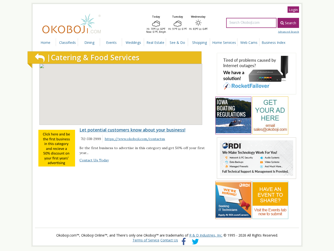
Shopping (182, 42)
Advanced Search (288, 31)
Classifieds (64, 42)
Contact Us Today (94, 160)
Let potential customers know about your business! (132, 130)
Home (44, 42)
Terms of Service (146, 240)
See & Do (163, 42)
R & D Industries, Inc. (206, 235)
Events (103, 42)
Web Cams (228, 42)
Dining (84, 42)
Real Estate (142, 42)
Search (290, 22)
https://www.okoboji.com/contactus (133, 139)
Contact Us (169, 240)
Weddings (122, 42)
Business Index (250, 42)
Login (293, 9)
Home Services (205, 42)
